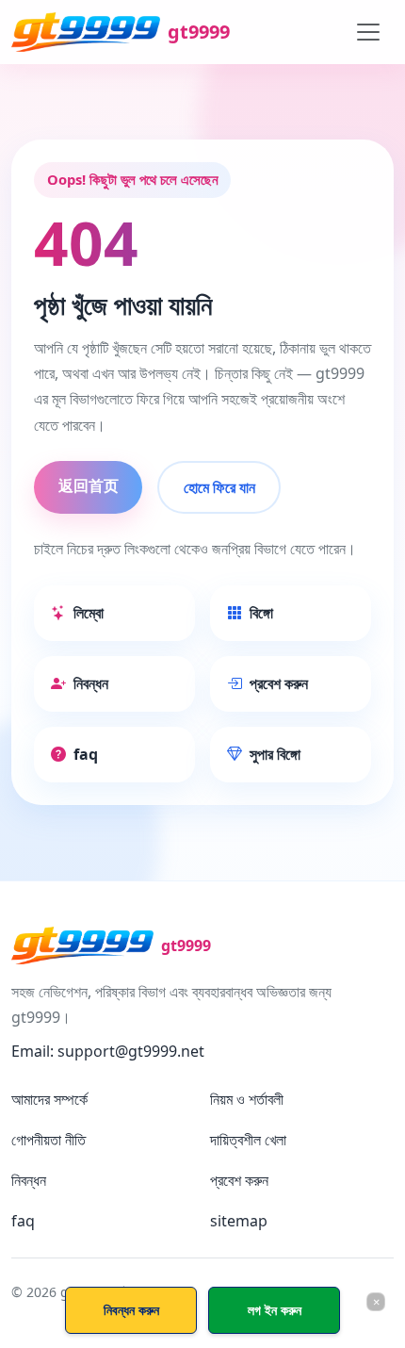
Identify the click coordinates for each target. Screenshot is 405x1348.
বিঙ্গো (261, 612)
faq (85, 754)
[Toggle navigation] (368, 32)
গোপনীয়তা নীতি (48, 1139)
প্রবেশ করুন (279, 683)
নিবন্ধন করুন (131, 1310)
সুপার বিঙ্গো (275, 754)
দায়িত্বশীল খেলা (248, 1139)
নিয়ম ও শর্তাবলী (247, 1099)
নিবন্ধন (90, 683)
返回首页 (88, 485)
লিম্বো (88, 612)
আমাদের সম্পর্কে (49, 1099)
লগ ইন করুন (274, 1310)
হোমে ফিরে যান (219, 487)
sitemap (238, 1220)
